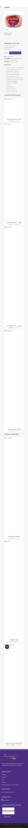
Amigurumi (13, 58)
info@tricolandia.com (9, 792)
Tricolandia (4, 774)
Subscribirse (7, 816)
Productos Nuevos (13, 60)
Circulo (17, 58)
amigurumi (12, 61)
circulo (16, 61)
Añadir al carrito (15, 52)
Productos (4, 777)
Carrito (3, 779)
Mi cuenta (4, 782)
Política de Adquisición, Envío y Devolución (10, 784)
